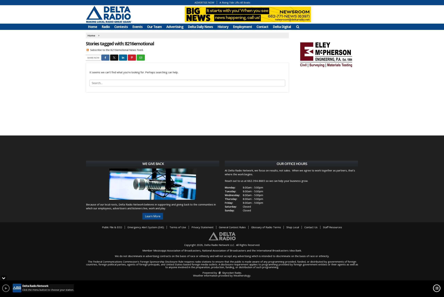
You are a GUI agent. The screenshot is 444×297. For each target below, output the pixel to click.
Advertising (174, 26)
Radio (106, 26)
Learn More (152, 216)
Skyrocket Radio (231, 272)
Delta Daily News (200, 26)
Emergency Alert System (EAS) (145, 227)
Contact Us (311, 227)
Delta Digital (282, 26)
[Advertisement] (326, 54)
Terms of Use (177, 227)
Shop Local (292, 227)
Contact (262, 26)
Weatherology (241, 275)
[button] (297, 26)
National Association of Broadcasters (224, 250)
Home (92, 26)
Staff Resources (332, 227)
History (222, 26)
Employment (242, 26)
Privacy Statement (202, 227)
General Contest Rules (232, 227)
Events (137, 26)
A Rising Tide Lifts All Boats (235, 2)
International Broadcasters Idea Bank (279, 250)
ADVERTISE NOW (204, 2)
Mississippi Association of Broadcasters (177, 250)
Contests (121, 26)
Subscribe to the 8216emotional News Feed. (116, 50)
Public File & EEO (112, 227)
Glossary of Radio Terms (266, 227)
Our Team (154, 26)
